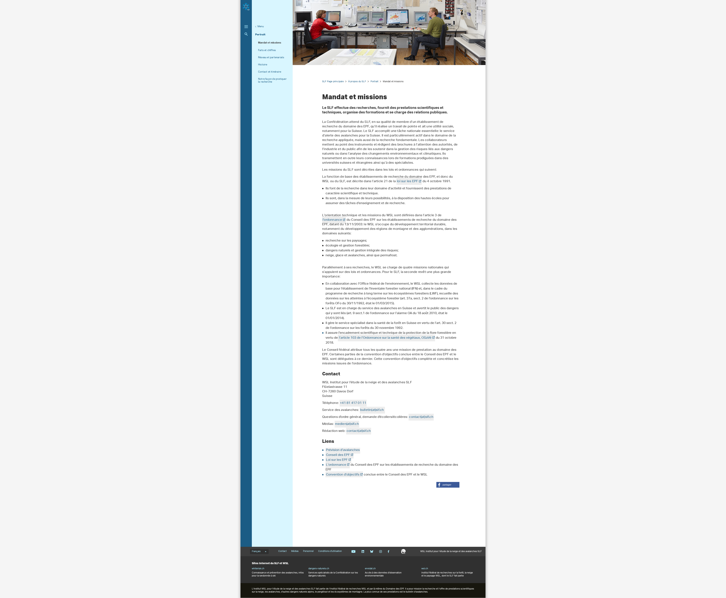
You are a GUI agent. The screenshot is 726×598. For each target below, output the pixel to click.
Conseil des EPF (338, 455)
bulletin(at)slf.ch (372, 410)
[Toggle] (246, 26)
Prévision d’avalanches (343, 450)
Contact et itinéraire (269, 72)
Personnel (308, 551)
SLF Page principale (333, 81)
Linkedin (362, 551)
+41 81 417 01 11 (353, 403)
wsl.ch (424, 568)
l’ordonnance (332, 220)
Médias (295, 551)
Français (256, 551)
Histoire (262, 64)
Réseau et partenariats (271, 57)
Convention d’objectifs (342, 474)
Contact (282, 551)
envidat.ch (370, 568)
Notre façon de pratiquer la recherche (272, 80)
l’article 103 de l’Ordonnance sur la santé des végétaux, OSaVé (384, 338)
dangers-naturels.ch (318, 568)
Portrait (260, 34)
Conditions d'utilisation (330, 551)
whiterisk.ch (258, 568)
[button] (447, 485)
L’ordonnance (336, 465)
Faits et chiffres (267, 50)
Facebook (388, 551)
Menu (261, 26)
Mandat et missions (269, 43)
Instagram (380, 551)
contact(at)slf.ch (421, 417)
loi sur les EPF (407, 181)
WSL (403, 551)
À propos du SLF (357, 81)
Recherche (246, 34)
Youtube (353, 551)
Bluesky (371, 551)
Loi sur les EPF (337, 460)
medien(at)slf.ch (347, 424)
